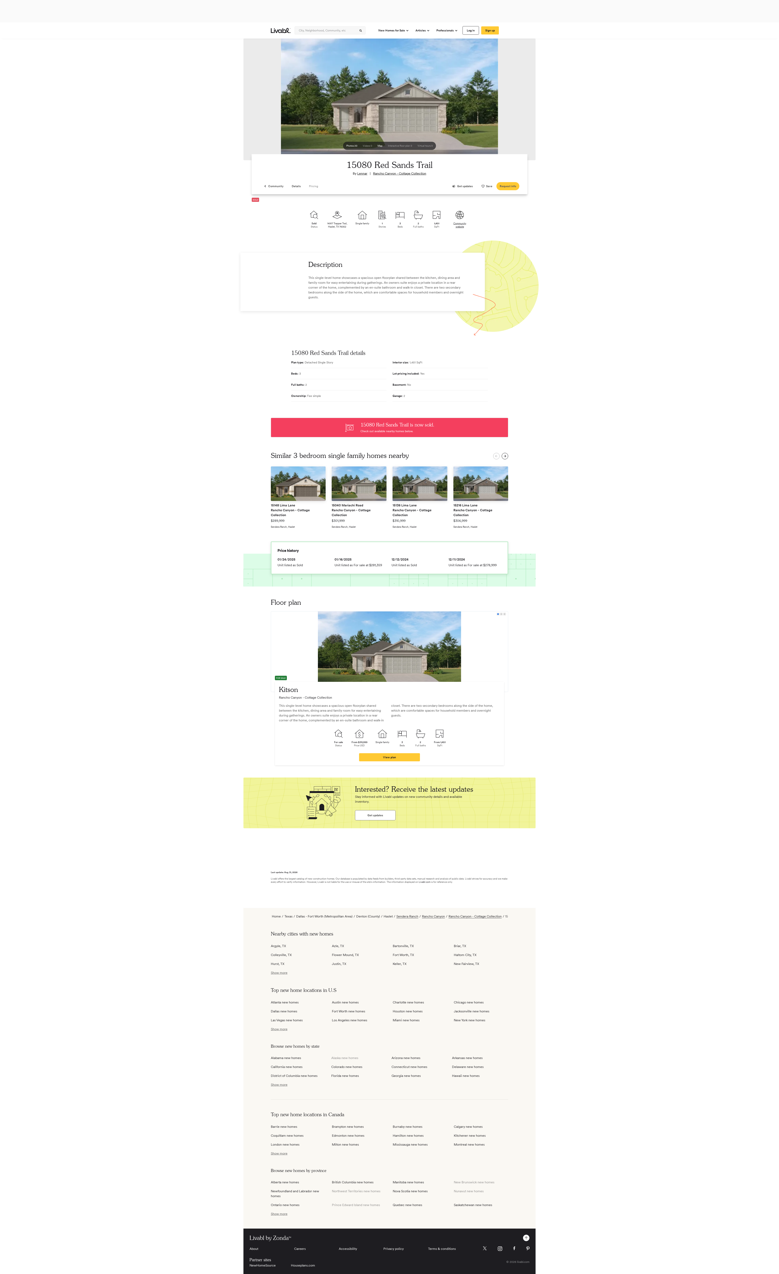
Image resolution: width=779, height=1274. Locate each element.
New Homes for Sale (391, 30)
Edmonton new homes (348, 1136)
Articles (420, 30)
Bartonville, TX (403, 946)
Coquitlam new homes (287, 1136)
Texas (288, 916)
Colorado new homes (346, 1067)
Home (276, 916)
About (254, 1249)
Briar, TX (460, 946)
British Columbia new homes (352, 1182)
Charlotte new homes (408, 1002)
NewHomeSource (263, 1265)
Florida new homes (345, 1076)
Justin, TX (339, 964)
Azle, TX (338, 946)
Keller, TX (400, 964)
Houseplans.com (303, 1265)
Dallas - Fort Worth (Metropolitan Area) (324, 916)
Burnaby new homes (407, 1127)
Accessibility (348, 1249)
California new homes (286, 1067)
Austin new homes (345, 1002)
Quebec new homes (407, 1205)
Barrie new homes (284, 1127)
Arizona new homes (406, 1058)
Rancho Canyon (433, 916)
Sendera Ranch (407, 916)
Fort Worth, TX (403, 955)
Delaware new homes (468, 1067)
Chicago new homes (469, 1002)
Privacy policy (393, 1249)
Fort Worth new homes (348, 1011)
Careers (300, 1249)
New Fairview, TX (466, 964)
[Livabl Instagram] (500, 1248)
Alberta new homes (285, 1182)
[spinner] (360, 30)
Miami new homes (406, 1020)
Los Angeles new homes (349, 1020)
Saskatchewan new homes (473, 1205)
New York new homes (469, 1020)
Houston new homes (408, 1011)
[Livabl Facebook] (514, 1248)
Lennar (362, 173)
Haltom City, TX (465, 955)
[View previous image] (257, 101)
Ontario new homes (285, 1205)
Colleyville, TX (281, 955)
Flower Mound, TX (345, 955)
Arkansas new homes (467, 1058)
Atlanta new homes (285, 1002)
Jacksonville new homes (471, 1011)
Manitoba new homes (408, 1182)
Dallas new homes (284, 1011)
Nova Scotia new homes (410, 1191)
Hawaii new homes (466, 1076)
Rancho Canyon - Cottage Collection (399, 173)
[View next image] (522, 101)
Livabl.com (424, 882)
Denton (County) (368, 916)
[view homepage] (281, 30)
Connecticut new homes (409, 1067)
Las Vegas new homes (287, 1020)
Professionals (445, 30)
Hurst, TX (277, 964)
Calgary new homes (468, 1127)
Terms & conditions (442, 1249)
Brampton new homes (348, 1127)
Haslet (388, 916)
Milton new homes (345, 1144)
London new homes (285, 1144)
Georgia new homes (406, 1076)
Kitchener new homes (470, 1136)
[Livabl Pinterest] (527, 1248)
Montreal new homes (469, 1144)
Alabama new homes (286, 1058)
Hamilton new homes (408, 1136)
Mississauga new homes (410, 1144)
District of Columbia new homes (294, 1076)
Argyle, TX (278, 946)
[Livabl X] (485, 1248)
